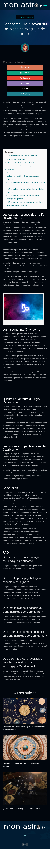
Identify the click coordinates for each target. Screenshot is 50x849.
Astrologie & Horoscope (25, 17)
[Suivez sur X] (26, 844)
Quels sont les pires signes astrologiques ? (21, 809)
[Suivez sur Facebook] (23, 844)
